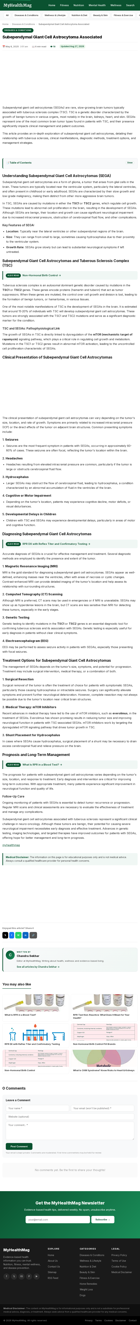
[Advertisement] (70, 78)
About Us (53, 1260)
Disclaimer (120, 1320)
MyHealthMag (17, 5)
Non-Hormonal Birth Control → (42, 275)
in (25, 935)
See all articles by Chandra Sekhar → (38, 966)
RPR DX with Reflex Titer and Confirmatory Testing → (56, 543)
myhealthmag (11, 845)
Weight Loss (86, 1289)
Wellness (115, 5)
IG (21, 1276)
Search (130, 5)
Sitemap (52, 1272)
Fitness (64, 5)
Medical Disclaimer (121, 1272)
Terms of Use (118, 1260)
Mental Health (97, 5)
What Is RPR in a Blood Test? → (42, 764)
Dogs (83, 1295)
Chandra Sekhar (28, 956)
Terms (98, 1320)
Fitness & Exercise (123, 15)
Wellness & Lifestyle (55, 15)
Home (51, 5)
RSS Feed (53, 1278)
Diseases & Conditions (26, 15)
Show (129, 163)
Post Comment (19, 1146)
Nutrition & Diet (79, 15)
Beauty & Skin (100, 15)
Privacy (89, 1320)
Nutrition (79, 5)
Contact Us (54, 1266)
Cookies (108, 1320)
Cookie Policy (119, 1266)
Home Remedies (88, 1283)
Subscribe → (102, 1219)
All (7, 15)
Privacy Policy (119, 1255)
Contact (133, 1320)
